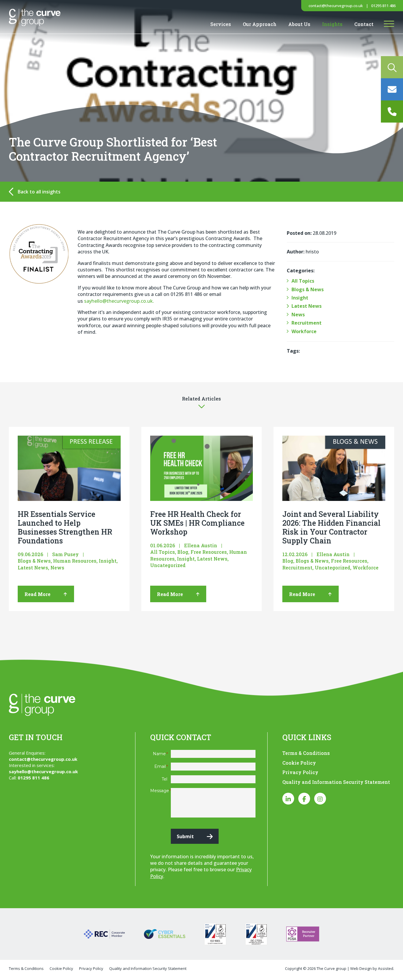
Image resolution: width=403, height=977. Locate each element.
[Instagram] (320, 799)
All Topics (302, 281)
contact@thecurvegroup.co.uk (336, 5)
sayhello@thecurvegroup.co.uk (43, 771)
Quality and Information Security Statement (336, 782)
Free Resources (209, 552)
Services (220, 24)
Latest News (306, 306)
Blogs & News (307, 289)
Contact (363, 24)
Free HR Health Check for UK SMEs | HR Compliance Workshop (197, 523)
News (298, 314)
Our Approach (259, 24)
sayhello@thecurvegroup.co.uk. (119, 301)
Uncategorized (168, 565)
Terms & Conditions (306, 753)
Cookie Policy (299, 763)
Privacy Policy (300, 772)
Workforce (304, 331)
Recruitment (306, 323)
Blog (182, 552)
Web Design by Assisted (371, 968)
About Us (299, 24)
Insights (332, 24)
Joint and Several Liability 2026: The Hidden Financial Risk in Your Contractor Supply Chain (331, 527)
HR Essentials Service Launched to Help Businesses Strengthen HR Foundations (65, 527)
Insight (299, 297)
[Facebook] (304, 799)
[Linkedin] (288, 799)
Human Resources (74, 561)
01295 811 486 (383, 5)
